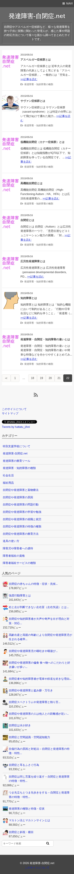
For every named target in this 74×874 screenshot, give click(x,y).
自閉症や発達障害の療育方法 (21, 533)
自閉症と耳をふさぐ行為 (24, 764)
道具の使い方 (11, 541)
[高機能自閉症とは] (10, 179)
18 (32, 378)
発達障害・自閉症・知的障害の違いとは (45, 339)
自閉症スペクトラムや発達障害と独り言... (34, 702)
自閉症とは (27, 220)
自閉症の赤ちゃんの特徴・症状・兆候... (33, 583)
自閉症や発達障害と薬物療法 (21, 489)
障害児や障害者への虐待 (18, 548)
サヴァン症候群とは (32, 100)
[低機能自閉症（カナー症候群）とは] (10, 138)
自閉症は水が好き (20, 725)
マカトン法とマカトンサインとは (29, 820)
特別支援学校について (16, 446)
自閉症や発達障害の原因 (18, 497)
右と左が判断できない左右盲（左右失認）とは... (39, 607)
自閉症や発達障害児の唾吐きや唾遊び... (33, 651)
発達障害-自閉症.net (37, 15)
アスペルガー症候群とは (35, 59)
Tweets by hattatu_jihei (16, 426)
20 (50, 378)
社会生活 (8, 475)
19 (41, 378)
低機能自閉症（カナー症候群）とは (42, 141)
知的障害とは (28, 298)
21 (59, 378)
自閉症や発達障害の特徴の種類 (22, 526)
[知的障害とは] (10, 294)
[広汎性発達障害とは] (10, 257)
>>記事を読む (28, 79)
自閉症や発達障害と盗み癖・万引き (31, 690)
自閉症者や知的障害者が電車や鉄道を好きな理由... (40, 678)
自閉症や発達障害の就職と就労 (22, 519)
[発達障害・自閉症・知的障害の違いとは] (10, 335)
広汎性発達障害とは (32, 261)
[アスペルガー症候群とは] (10, 55)
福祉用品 (8, 482)
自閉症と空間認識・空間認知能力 (29, 737)
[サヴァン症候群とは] (10, 96)
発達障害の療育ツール (16, 460)
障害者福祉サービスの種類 (19, 562)
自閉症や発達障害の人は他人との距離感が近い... (39, 713)
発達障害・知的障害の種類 (38, 84)
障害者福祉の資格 (14, 555)
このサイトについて (14, 409)
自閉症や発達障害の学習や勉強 (22, 511)
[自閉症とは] (10, 216)
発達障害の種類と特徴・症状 (27, 808)
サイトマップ (10, 413)
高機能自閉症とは (31, 183)
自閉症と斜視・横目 (21, 832)
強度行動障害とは (20, 595)
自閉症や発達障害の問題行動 (21, 504)
